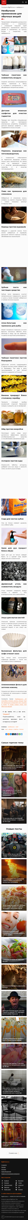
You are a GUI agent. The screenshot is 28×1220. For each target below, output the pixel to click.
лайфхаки (19, 7)
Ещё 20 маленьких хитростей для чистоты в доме (14, 702)
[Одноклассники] (8, 734)
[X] (13, 734)
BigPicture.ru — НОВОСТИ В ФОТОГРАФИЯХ (13, 1196)
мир (17, 726)
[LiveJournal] (15, 734)
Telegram (6, 714)
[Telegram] (22, 734)
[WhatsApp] (19, 734)
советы (16, 729)
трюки (21, 729)
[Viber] (17, 734)
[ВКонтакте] (6, 734)
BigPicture (11, 7)
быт (6, 729)
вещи (10, 729)
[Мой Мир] (11, 734)
